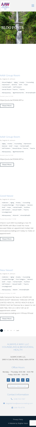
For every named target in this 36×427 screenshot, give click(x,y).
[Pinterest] (22, 380)
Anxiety (21, 82)
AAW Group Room (10, 75)
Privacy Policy (18, 419)
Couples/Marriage (8, 205)
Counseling (30, 82)
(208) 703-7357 (19, 399)
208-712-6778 (19, 408)
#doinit (15, 290)
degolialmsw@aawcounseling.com (19, 403)
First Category (20, 205)
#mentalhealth (31, 93)
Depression (6, 84)
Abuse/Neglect (7, 82)
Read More (7, 106)
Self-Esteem (17, 87)
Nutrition (27, 207)
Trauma (21, 89)
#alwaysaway (6, 93)
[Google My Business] (27, 380)
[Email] (8, 380)
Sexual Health (17, 210)
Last (17, 330)
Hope (26, 84)
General (14, 84)
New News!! (6, 270)
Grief (20, 84)
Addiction (5, 202)
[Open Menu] (33, 5)
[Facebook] (13, 380)
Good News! (6, 196)
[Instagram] (18, 380)
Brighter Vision (23, 423)
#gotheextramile (18, 93)
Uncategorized (7, 212)
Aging (15, 82)
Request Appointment (18, 386)
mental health (6, 87)
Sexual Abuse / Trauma (9, 89)
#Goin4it (15, 215)
